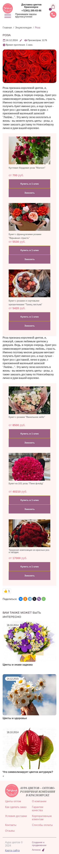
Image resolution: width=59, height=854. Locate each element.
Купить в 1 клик (29, 183)
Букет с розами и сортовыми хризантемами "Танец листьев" (25, 302)
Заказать (29, 192)
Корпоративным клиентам (42, 818)
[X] (34, 599)
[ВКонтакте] (21, 599)
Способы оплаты (42, 825)
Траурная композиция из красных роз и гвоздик (29, 551)
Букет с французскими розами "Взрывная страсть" (25, 236)
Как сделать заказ (15, 807)
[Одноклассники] (25, 599)
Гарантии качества (37, 809)
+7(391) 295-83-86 (31, 10)
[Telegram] (30, 599)
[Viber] (39, 599)
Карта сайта (12, 850)
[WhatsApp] (44, 599)
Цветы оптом (13, 801)
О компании (39, 801)
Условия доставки (16, 816)
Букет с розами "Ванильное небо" (27, 417)
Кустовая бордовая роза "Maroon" (27, 167)
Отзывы (10, 830)
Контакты (10, 825)
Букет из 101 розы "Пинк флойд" (26, 483)
